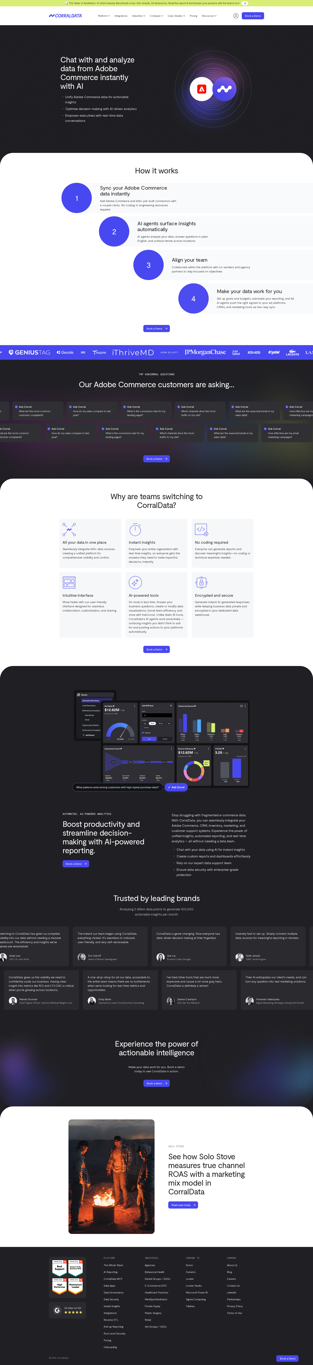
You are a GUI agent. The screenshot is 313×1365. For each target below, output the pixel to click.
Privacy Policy (235, 1306)
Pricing (193, 15)
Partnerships (234, 1299)
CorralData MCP (113, 1278)
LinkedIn (231, 1292)
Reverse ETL (111, 1319)
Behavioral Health (154, 1271)
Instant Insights (112, 1306)
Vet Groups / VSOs (156, 1326)
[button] (104, 15)
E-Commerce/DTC (156, 1285)
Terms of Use (234, 1312)
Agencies (150, 1265)
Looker (190, 1278)
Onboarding (110, 1347)
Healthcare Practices (156, 1292)
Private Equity (152, 1306)
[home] (65, 16)
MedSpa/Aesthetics (156, 1299)
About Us (232, 1265)
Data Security (111, 1299)
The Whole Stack (113, 1265)
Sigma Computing (196, 1299)
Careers (231, 1278)
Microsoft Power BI (197, 1292)
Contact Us (233, 1285)
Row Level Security (114, 1333)
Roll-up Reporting (113, 1326)
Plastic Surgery (153, 1312)
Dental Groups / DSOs (157, 1278)
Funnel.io (191, 1271)
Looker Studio (194, 1285)
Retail (148, 1319)
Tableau (190, 1306)
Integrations (120, 15)
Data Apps (109, 1285)
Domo (189, 1265)
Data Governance (114, 1292)
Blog (229, 1271)
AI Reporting (111, 1271)
